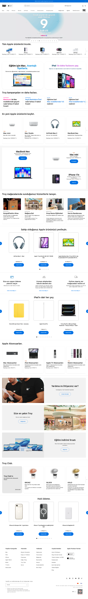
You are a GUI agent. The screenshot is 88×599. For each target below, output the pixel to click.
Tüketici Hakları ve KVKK (58, 557)
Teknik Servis (76, 10)
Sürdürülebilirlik (40, 565)
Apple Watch (9, 559)
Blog (53, 570)
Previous (2, 1)
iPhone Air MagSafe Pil (68, 525)
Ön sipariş (74, 161)
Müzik (7, 562)
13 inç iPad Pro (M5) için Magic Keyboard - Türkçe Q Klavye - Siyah (68, 324)
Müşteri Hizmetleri (25, 552)
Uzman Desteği (64, 394)
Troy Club (23, 562)
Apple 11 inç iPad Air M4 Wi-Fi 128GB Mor (43, 257)
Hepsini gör (50, 1)
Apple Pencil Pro (43, 324)
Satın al (23, 158)
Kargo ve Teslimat (25, 554)
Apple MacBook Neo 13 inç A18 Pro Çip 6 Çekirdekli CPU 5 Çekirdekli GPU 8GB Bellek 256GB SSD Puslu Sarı (68, 257)
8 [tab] (45, 41)
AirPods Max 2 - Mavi (19, 256)
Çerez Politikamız (56, 552)
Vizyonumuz (39, 554)
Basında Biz (39, 559)
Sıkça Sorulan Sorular (57, 554)
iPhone (7, 557)
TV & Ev (7, 565)
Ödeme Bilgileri (55, 567)
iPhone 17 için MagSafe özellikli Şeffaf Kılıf (43, 526)
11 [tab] (51, 41)
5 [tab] (39, 41)
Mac (7, 552)
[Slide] (44, 27)
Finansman (23, 557)
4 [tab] (37, 41)
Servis (22, 565)
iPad (7, 554)
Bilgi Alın (65, 449)
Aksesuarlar (8, 567)
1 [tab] (31, 41)
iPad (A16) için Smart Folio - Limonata (19, 324)
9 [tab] (47, 41)
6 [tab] (41, 41)
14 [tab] (56, 41)
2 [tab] (33, 41)
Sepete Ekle (19, 264)
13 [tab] (55, 41)
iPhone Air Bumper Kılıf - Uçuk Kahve (18, 525)
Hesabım (54, 562)
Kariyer (38, 562)
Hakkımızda (39, 552)
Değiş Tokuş (24, 559)
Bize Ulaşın (39, 567)
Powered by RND (79, 585)
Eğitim (68, 10)
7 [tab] (43, 41)
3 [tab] (35, 41)
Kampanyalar (55, 559)
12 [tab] (53, 41)
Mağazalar (61, 10)
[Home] (4, 6)
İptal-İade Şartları (56, 565)
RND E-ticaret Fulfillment (77, 587)
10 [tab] (49, 41)
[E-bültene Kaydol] (26, 585)
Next (85, 1)
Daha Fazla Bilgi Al (11, 290)
